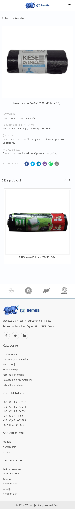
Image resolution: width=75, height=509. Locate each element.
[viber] (44, 163)
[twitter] (32, 163)
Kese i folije (9, 118)
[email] (56, 163)
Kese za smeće (27, 118)
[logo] (22, 310)
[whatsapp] (50, 163)
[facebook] (26, 163)
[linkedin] (38, 163)
